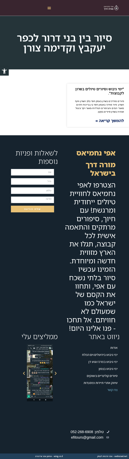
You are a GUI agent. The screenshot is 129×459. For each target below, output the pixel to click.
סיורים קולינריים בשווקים (102, 376)
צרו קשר (112, 390)
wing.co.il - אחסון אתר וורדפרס (49, 456)
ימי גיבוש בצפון (108, 369)
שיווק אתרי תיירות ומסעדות (100, 383)
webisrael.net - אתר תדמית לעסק (112, 456)
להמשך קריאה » (109, 120)
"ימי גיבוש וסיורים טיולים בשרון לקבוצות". (99, 91)
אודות (114, 347)
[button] (4, 71)
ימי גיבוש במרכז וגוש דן (103, 362)
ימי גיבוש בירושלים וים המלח (100, 354)
